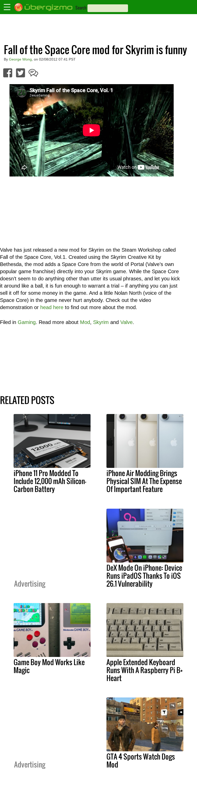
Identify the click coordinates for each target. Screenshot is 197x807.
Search (80, 8)
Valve (126, 322)
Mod (85, 322)
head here (51, 307)
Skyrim (101, 322)
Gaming (27, 322)
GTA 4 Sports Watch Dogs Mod (140, 760)
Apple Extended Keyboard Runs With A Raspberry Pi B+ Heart (144, 670)
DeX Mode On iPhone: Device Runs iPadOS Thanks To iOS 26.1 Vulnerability (144, 576)
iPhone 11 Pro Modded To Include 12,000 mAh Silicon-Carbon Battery (50, 481)
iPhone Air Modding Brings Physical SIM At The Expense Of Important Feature (144, 481)
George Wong (20, 59)
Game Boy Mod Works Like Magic (49, 666)
